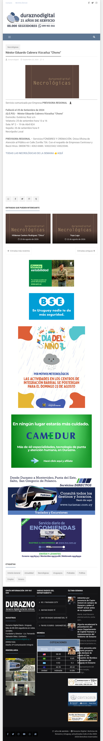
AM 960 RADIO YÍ (48, 610)
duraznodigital (13, 60)
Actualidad (29, 573)
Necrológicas (13, 47)
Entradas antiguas (85, 251)
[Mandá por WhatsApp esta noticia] (9, 199)
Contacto (9, 3)
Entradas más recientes (20, 251)
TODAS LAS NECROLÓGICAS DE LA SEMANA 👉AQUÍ (34, 153)
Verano (21, 579)
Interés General (14, 573)
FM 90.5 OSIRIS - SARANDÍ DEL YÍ (53, 625)
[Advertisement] (51, 173)
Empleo (11, 579)
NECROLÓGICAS (21, 3)
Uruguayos (57, 573)
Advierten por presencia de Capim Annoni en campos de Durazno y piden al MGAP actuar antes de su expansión (87, 604)
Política (82, 573)
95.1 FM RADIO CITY (49, 602)
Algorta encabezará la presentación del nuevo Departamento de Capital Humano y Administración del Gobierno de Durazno (87, 630)
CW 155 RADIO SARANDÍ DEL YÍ (53, 618)
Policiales (71, 573)
